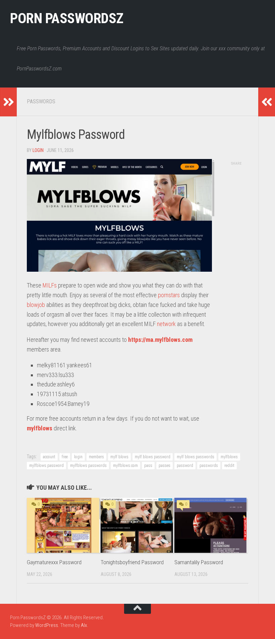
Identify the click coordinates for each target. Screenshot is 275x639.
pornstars (169, 295)
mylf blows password (152, 457)
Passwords (41, 101)
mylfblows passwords (88, 465)
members (96, 457)
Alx (84, 625)
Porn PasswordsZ (66, 18)
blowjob (36, 304)
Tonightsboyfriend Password (132, 562)
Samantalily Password (198, 562)
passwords (209, 465)
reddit (229, 465)
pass (148, 465)
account (49, 457)
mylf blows (119, 457)
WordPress (46, 625)
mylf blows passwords (195, 457)
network (166, 323)
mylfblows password (46, 465)
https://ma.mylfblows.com (160, 339)
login (38, 150)
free (65, 457)
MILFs (50, 285)
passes (164, 465)
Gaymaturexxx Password (54, 562)
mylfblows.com (125, 465)
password (185, 465)
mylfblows (39, 428)
